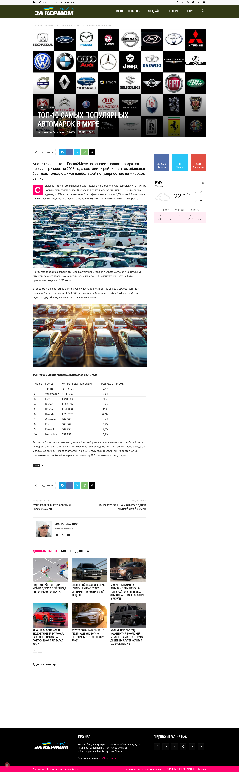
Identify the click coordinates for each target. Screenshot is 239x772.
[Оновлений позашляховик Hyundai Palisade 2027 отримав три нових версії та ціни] (89, 570)
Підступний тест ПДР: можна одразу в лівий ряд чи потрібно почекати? (49, 588)
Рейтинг (46, 466)
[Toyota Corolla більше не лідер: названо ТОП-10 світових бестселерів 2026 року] (89, 615)
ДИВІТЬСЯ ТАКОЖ (45, 551)
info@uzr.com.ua (108, 757)
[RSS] (187, 2)
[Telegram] (193, 2)
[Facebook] (177, 2)
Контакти (202, 769)
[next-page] (40, 651)
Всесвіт (60, 25)
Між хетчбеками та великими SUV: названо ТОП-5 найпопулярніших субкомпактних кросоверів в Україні (127, 591)
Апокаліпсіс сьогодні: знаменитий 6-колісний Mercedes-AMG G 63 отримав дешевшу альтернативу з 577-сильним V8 (127, 637)
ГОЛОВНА (117, 11)
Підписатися (199, 155)
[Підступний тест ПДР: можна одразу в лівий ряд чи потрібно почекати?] (50, 570)
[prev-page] (35, 651)
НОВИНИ (133, 11)
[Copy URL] (92, 152)
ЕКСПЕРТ (172, 11)
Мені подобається (161, 156)
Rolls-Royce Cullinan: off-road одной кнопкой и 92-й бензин (122, 507)
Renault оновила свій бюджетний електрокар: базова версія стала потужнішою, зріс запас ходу (48, 637)
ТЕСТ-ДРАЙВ (152, 11)
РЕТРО (189, 11)
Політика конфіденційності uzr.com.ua (143, 769)
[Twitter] (198, 2)
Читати (180, 155)
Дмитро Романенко (54, 132)
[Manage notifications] (7, 764)
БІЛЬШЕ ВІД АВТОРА (75, 551)
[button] (202, 11)
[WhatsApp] (84, 152)
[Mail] (182, 2)
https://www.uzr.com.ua (65, 529)
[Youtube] (203, 2)
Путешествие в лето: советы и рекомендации (52, 507)
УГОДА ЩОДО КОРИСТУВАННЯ (179, 769)
